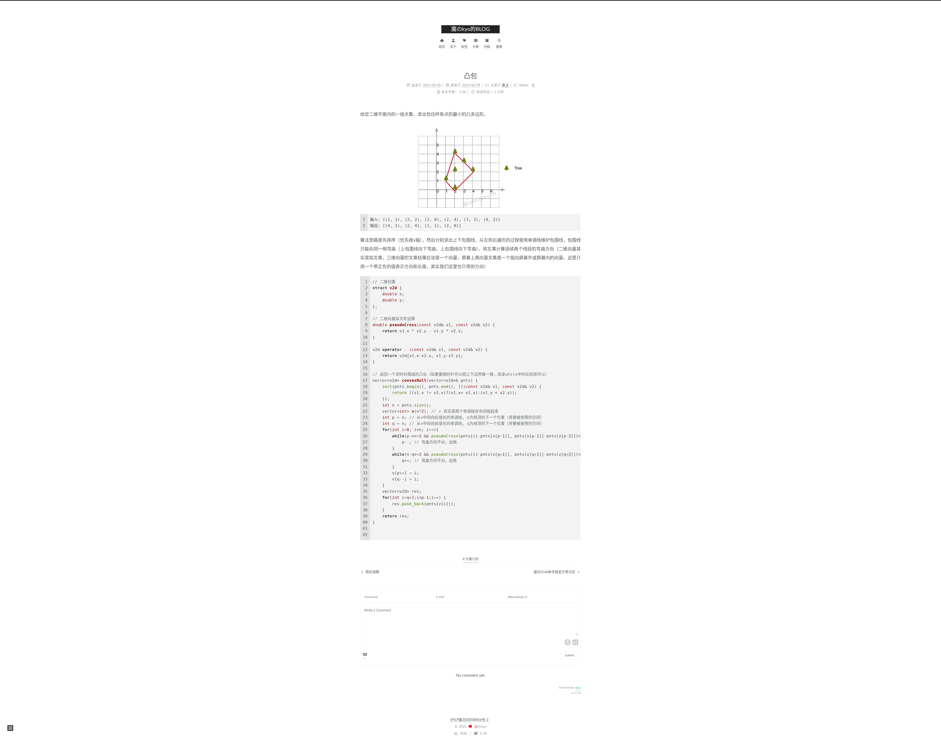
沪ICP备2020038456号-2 (469, 720)
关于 (453, 46)
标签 (464, 46)
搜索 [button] (499, 46)
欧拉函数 (372, 572)
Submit (569, 655)
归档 (487, 46)
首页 (442, 46)
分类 (475, 46)
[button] (10, 728)
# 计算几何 (470, 559)
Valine (578, 688)
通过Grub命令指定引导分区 (554, 572)
